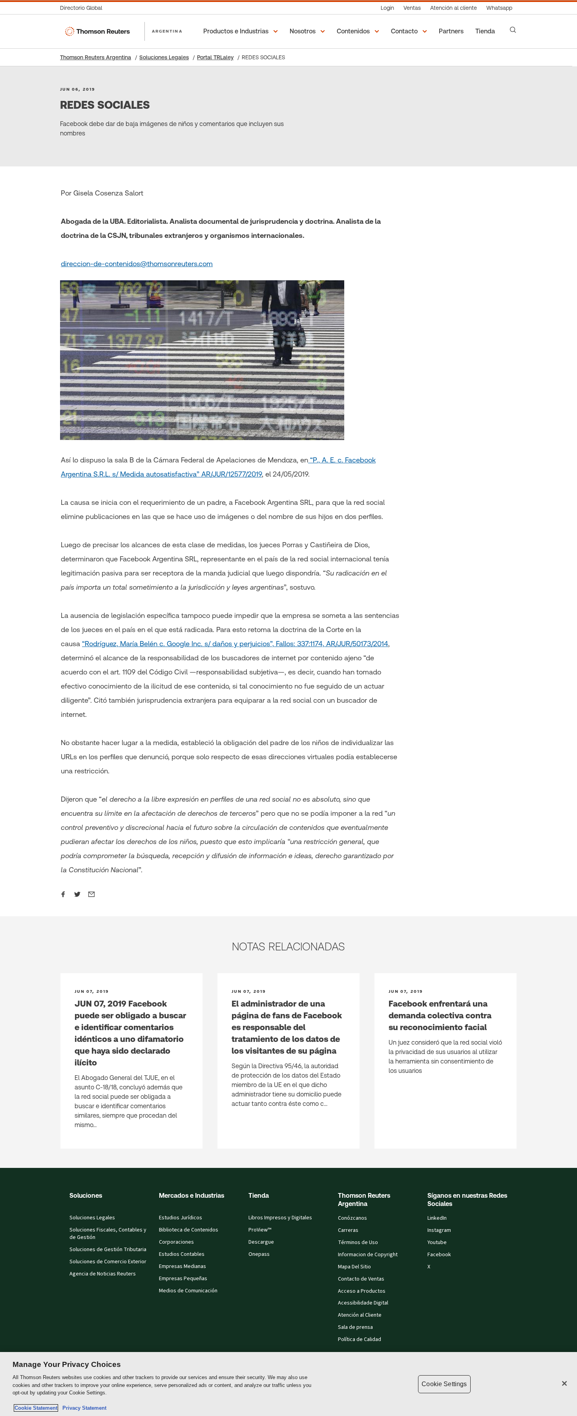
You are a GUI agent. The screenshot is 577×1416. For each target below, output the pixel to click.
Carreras (348, 1230)
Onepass (259, 1254)
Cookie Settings (444, 1384)
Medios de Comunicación (188, 1290)
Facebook (439, 1254)
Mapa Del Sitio (354, 1266)
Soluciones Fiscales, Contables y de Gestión (107, 1233)
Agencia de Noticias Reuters (102, 1273)
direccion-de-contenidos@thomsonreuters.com (137, 263)
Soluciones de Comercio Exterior (107, 1261)
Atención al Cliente (360, 1315)
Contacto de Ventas (361, 1279)
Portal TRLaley (215, 57)
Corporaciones (176, 1242)
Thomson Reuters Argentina (95, 57)
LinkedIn (437, 1218)
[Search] (513, 29)
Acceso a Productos (361, 1291)
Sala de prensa (355, 1327)
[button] (242, 31)
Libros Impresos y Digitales (280, 1217)
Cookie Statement (36, 1408)
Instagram (439, 1230)
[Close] (564, 1383)
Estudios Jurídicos (180, 1217)
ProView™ (259, 1229)
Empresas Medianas (182, 1266)
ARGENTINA (167, 31)
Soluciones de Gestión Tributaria (107, 1249)
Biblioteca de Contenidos (188, 1229)
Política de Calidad (359, 1339)
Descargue (261, 1242)
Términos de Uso (358, 1242)
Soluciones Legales (164, 57)
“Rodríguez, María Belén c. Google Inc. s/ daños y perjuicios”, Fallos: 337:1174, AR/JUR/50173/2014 (235, 643)
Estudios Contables (182, 1254)
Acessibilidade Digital (363, 1302)
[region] (288, 1384)
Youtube (437, 1242)
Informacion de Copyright (368, 1254)
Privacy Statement (82, 1408)
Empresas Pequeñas (183, 1278)
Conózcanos (352, 1218)
